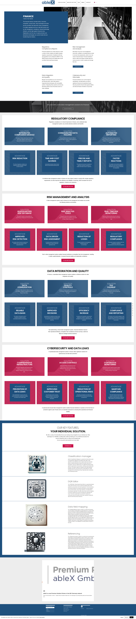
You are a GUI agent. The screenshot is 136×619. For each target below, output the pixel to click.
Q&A (47, 608)
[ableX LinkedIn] (82, 606)
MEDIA (47, 610)
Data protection (42, 617)
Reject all (126, 617)
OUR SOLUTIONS (49, 606)
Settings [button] (122, 617)
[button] (61, 2)
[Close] (134, 617)
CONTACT (48, 611)
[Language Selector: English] (95, 2)
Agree (132, 617)
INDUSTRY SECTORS (49, 607)
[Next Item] (92, 574)
